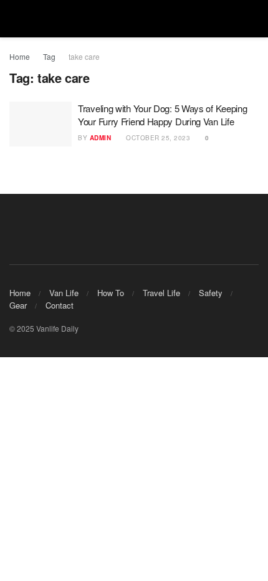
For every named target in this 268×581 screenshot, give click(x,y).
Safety (211, 293)
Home (19, 56)
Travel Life (161, 293)
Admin (101, 137)
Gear (18, 305)
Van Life (64, 293)
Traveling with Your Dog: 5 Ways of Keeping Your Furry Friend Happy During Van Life (162, 115)
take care (84, 56)
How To (110, 293)
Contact (59, 305)
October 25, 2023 (157, 137)
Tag (49, 56)
